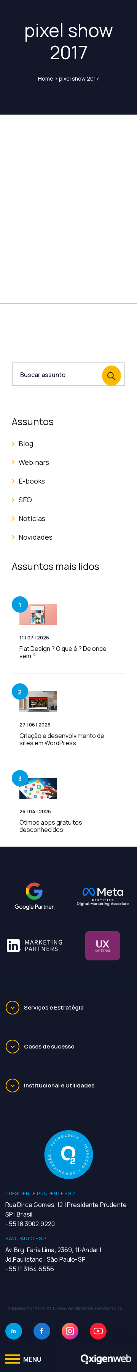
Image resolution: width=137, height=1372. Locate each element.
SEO (25, 499)
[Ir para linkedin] (13, 1331)
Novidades (36, 537)
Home (45, 78)
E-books (32, 480)
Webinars (34, 462)
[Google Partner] (34, 896)
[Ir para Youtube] (98, 1331)
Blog (26, 443)
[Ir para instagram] (70, 1331)
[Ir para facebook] (41, 1331)
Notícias (32, 518)
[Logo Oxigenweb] (106, 1359)
